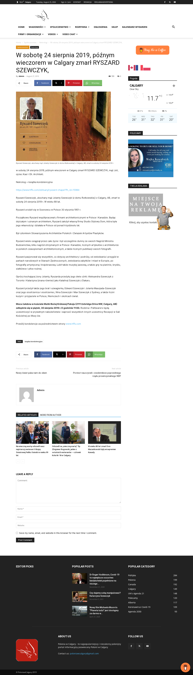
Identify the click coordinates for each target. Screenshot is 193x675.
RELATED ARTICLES (27, 415)
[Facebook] (165, 2)
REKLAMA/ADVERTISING (103, 2)
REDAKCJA (88, 2)
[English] (132, 67)
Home (21, 27)
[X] (170, 2)
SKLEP (115, 27)
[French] (139, 67)
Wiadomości (36, 27)
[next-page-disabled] (23, 461)
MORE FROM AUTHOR (50, 415)
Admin (21, 76)
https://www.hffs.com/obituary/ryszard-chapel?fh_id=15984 (47, 189)
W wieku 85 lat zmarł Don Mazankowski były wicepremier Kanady (102, 449)
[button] (173, 27)
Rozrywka (81, 27)
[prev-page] (18, 461)
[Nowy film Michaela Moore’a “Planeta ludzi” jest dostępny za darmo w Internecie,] (79, 611)
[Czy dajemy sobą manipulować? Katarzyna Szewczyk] (79, 596)
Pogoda (133, 78)
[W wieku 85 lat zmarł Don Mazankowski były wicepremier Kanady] (104, 432)
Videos (52, 34)
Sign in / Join (66, 2)
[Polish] (147, 67)
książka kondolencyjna (33, 341)
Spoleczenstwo (59, 27)
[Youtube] (174, 2)
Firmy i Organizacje (29, 34)
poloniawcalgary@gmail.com (84, 653)
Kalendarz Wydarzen (134, 27)
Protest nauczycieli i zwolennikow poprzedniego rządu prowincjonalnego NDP (97, 374)
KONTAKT (77, 2)
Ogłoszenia (100, 27)
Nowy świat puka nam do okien (31, 373)
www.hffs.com (73, 323)
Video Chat (68, 34)
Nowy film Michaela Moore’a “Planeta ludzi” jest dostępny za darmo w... (104, 610)
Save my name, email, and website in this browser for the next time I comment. (58, 533)
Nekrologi (43, 42)
